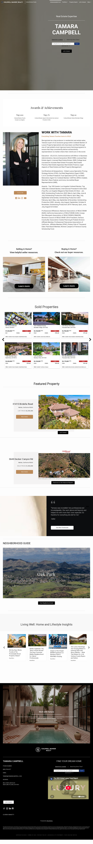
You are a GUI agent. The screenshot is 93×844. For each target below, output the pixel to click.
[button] (86, 506)
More (89, 2)
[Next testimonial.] (88, 506)
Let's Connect (82, 2)
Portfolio (65, 2)
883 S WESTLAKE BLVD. (9, 785)
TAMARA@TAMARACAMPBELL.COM (12, 778)
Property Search (73, 2)
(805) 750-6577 (7, 771)
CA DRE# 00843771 (8, 816)
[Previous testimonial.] (86, 506)
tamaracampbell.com (55, 2)
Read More (10, 681)
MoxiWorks (50, 823)
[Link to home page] (12, 2)
